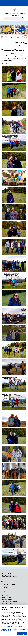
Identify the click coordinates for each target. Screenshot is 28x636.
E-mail (19, 1)
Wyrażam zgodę (22, 634)
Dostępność (6, 1)
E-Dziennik (24, 1)
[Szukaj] (19, 18)
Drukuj (21, 46)
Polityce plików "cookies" (12, 626)
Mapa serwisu (13, 1)
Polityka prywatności (7, 597)
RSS (2, 1)
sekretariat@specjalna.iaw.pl (12, 576)
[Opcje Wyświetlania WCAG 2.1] (22, 18)
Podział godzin (4, 4)
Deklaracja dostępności (7, 599)
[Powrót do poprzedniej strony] (26, 46)
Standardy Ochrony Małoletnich (9, 601)
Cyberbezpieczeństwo (7, 603)
